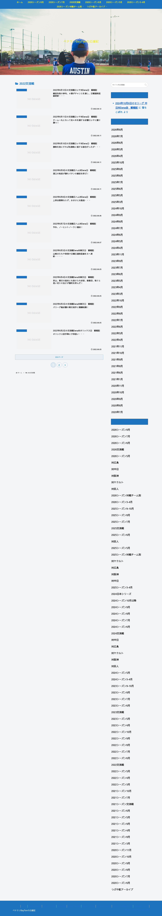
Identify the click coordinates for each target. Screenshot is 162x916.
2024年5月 (117, 241)
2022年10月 (117, 300)
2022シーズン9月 (120, 738)
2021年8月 (117, 366)
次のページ (59, 357)
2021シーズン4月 (120, 830)
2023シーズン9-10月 (122, 686)
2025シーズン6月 (120, 534)
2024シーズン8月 (120, 613)
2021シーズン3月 (120, 843)
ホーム (24, 906)
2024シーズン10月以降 (123, 600)
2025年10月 (117, 162)
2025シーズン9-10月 (122, 508)
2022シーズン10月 (121, 732)
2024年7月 (117, 228)
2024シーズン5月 (120, 672)
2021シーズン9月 (120, 823)
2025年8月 (117, 175)
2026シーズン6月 (120, 443)
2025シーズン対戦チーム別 (126, 554)
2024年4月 (117, 247)
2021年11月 (117, 346)
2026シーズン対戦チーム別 (126, 495)
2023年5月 (117, 280)
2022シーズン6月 (120, 758)
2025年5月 (117, 195)
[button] (146, 85)
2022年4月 (117, 339)
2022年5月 (117, 333)
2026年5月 (117, 149)
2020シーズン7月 (120, 876)
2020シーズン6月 (120, 883)
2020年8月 (117, 405)
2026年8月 (117, 129)
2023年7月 (117, 267)
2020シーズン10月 (121, 856)
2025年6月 (117, 188)
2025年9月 (117, 169)
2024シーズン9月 (120, 607)
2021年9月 (117, 359)
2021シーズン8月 (120, 837)
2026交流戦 (117, 449)
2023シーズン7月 (120, 699)
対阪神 (115, 475)
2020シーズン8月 (120, 869)
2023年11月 (117, 254)
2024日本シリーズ (121, 594)
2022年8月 (117, 313)
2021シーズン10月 (121, 791)
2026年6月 (117, 142)
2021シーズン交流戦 (122, 804)
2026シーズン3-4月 (122, 502)
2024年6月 (117, 234)
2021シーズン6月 (120, 810)
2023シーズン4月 (120, 725)
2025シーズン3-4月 (122, 587)
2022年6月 (117, 326)
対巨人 (115, 489)
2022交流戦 (117, 764)
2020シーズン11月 (121, 850)
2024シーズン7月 (120, 620)
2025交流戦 (117, 528)
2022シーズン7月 (120, 751)
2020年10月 (117, 392)
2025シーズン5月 (120, 548)
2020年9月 (117, 399)
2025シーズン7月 (120, 521)
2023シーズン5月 (120, 718)
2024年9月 (117, 215)
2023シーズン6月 (120, 705)
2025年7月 (117, 182)
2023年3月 (117, 293)
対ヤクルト (117, 482)
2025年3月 (117, 202)
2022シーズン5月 (120, 771)
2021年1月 (117, 379)
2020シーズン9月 (120, 863)
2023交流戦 (117, 712)
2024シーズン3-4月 (122, 679)
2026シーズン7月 (120, 436)
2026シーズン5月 (120, 456)
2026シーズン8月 (120, 429)
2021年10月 (117, 353)
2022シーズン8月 (120, 745)
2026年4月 (117, 156)
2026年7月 (117, 136)
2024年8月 (117, 221)
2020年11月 (117, 385)
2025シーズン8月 (120, 515)
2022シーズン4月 (120, 777)
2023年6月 (117, 274)
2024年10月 (117, 208)
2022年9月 (117, 307)
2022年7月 (117, 320)
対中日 (115, 469)
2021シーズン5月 (120, 817)
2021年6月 (117, 372)
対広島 (115, 462)
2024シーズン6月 (120, 626)
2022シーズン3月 (120, 784)
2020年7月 (117, 412)
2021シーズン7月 (120, 797)
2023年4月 (117, 287)
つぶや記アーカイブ (122, 889)
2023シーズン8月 (120, 692)
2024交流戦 (117, 633)
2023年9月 (117, 261)
